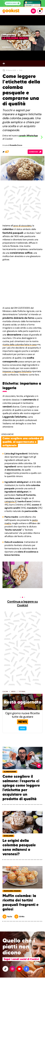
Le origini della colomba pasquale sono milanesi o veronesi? (19, 847)
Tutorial (22, 692)
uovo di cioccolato (22, 225)
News (13, 692)
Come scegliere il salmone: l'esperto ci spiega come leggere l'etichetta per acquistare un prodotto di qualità (21, 787)
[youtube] (19, 969)
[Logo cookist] (11, 11)
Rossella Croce (16, 145)
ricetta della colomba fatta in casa (19, 344)
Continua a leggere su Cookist (22, 603)
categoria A (10, 501)
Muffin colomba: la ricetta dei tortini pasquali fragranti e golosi (20, 902)
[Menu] (33, 11)
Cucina (5, 692)
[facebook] (26, 969)
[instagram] (12, 969)
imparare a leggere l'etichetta (16, 371)
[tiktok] (5, 969)
